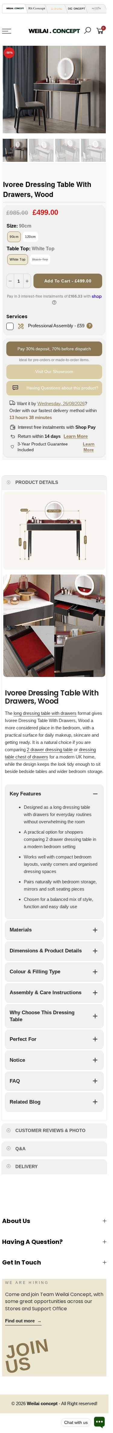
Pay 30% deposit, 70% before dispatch (54, 348)
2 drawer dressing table (50, 749)
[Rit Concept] (35, 8)
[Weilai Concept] (15, 8)
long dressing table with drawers (45, 713)
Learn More (76, 436)
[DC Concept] (75, 8)
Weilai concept (43, 1403)
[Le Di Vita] (55, 8)
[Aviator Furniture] (95, 8)
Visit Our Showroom (54, 371)
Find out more (23, 1320)
